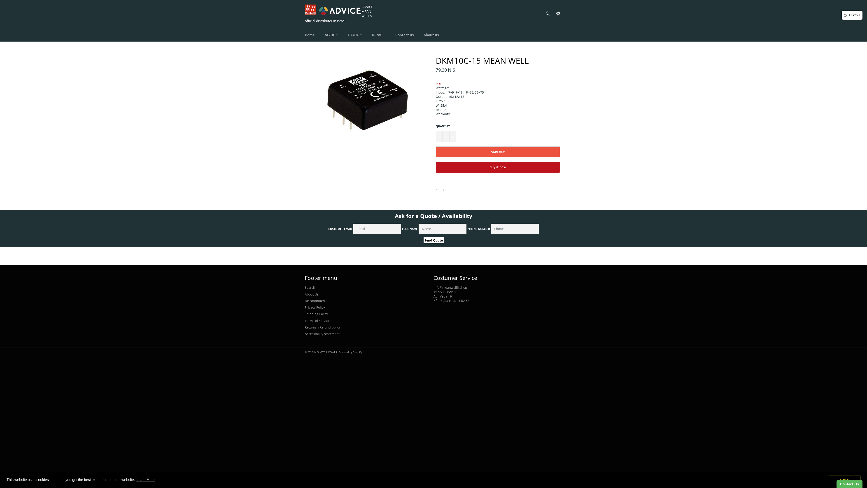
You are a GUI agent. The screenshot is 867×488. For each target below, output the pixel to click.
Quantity (443, 126)
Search (310, 287)
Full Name (410, 229)
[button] (852, 15)
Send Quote (433, 240)
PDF (438, 84)
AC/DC (330, 35)
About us (431, 35)
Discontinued (315, 301)
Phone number (478, 229)
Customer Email (340, 229)
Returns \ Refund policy (322, 327)
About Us (312, 294)
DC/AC (377, 35)
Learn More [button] (145, 480)
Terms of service (317, 321)
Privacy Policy (315, 307)
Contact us (404, 35)
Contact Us (849, 484)
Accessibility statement (322, 334)
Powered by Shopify (350, 352)
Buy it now (497, 167)
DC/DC (354, 35)
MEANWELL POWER (325, 352)
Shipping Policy (316, 314)
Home (310, 35)
